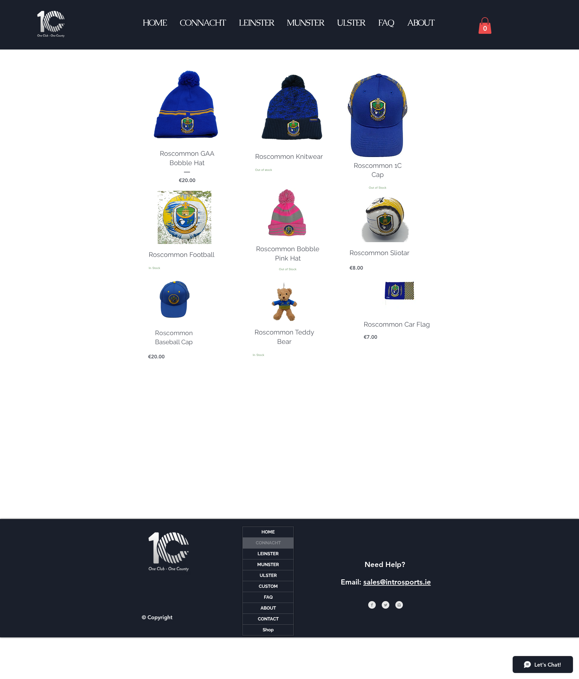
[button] (485, 25)
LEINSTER (268, 553)
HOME (268, 532)
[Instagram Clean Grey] (399, 605)
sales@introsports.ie (397, 582)
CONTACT (268, 619)
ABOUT (268, 608)
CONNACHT (268, 543)
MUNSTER (268, 564)
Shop (268, 630)
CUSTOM (268, 586)
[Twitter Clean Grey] (385, 605)
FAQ (268, 597)
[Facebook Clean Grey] (372, 605)
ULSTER (268, 575)
